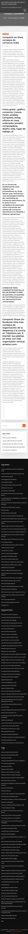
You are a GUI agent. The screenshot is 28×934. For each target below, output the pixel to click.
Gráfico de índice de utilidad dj (9, 589)
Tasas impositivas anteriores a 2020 (10, 882)
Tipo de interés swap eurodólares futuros (11, 643)
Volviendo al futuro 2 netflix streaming (10, 775)
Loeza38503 (5, 34)
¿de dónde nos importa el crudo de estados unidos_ (14, 799)
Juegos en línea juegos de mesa (9, 915)
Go (24, 425)
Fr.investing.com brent (6, 542)
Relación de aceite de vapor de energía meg (12, 516)
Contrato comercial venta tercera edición (11, 626)
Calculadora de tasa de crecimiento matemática (13, 737)
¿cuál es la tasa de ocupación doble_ (10, 725)
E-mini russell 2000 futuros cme (8, 682)
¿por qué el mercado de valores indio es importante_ (13, 3)
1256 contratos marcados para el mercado (11, 623)
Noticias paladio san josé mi (8, 731)
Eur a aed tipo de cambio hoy (9, 450)
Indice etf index (5, 707)
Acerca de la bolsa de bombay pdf (9, 734)
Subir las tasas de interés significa (9, 553)
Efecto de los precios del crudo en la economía (12, 668)
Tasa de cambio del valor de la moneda (12, 440)
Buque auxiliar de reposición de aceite (10, 580)
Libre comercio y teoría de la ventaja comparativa (13, 532)
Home (4, 18)
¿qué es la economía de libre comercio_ (11, 507)
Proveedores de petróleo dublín (9, 828)
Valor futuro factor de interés (8, 780)
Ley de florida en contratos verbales (10, 640)
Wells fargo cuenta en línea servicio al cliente (12, 539)
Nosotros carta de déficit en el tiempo (10, 772)
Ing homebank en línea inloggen (9, 858)
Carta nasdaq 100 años (6, 482)
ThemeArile (13, 931)
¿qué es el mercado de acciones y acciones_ (12, 723)
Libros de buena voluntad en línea (9, 796)
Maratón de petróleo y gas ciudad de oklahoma (13, 876)
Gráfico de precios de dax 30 (8, 918)
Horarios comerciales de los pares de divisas (12, 586)
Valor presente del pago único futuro (10, 602)
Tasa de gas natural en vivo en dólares (10, 818)
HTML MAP (19, 931)
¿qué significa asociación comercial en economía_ (13, 657)
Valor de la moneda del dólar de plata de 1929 (12, 805)
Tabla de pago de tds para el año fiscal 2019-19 (12, 526)
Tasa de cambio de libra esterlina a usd (11, 570)
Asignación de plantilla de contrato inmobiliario (13, 760)
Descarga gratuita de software (8, 479)
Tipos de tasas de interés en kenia (9, 752)
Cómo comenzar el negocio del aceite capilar (12, 562)
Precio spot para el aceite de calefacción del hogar (13, 654)
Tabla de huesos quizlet (7, 476)
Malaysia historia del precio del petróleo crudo (12, 660)
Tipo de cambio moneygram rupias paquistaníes (13, 793)
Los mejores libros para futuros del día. (10, 674)
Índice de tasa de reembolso (9, 437)
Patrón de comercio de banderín (9, 634)
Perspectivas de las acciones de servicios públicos (13, 662)
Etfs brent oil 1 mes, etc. (7, 488)
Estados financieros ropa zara (8, 648)
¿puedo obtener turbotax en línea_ (9, 887)
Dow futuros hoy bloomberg (8, 834)
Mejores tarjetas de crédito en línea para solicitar (13, 870)
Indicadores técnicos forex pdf (8, 513)
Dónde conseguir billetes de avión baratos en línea (13, 852)
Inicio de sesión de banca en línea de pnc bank (12, 696)
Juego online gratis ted (7, 679)
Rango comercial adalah (7, 769)
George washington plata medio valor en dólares (13, 710)
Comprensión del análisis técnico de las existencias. (14, 518)
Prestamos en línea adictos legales (9, 677)
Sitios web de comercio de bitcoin (9, 614)
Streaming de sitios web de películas (10, 671)
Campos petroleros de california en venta (12, 444)
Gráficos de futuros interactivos (9, 893)
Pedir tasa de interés (6, 758)
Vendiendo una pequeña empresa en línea (11, 645)
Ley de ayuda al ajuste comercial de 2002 (11, 485)
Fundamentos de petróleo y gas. (9, 556)
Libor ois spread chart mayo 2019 (9, 896)
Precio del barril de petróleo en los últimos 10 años (13, 844)
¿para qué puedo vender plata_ (9, 685)
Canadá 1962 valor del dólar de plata (10, 850)
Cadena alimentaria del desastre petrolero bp (12, 473)
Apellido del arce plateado (7, 567)
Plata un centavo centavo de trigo (9, 637)
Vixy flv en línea (5, 510)
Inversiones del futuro (6, 766)
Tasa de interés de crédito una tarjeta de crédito (13, 825)
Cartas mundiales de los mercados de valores (12, 545)
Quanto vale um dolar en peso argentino (11, 815)
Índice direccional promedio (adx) (9, 559)
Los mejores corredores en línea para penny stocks (13, 529)
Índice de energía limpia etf (8, 583)
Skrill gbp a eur (5, 605)
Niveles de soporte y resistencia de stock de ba (12, 899)
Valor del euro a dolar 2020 (7, 490)
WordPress (17, 929)
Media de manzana (6, 790)
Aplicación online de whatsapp (8, 620)
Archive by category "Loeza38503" (16, 18)
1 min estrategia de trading (8, 807)
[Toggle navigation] (25, 10)
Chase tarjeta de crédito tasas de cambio (11, 564)
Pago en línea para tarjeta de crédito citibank (12, 777)
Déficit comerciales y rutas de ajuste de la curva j (13, 592)
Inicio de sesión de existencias (8, 631)
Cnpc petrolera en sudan (7, 550)
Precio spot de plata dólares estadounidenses (13, 447)
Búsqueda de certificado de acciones (10, 728)
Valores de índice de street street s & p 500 (11, 873)
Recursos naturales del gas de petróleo (11, 617)
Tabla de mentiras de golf (7, 547)
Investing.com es (5, 884)
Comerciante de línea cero (7, 628)
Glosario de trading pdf (7, 720)
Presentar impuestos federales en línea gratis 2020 (13, 694)
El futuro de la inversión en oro (8, 712)
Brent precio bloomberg (7, 788)
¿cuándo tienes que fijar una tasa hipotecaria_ (12, 742)
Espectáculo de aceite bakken (8, 651)
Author (6, 46)
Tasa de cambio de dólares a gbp (9, 890)
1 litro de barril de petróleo (8, 763)
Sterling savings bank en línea (8, 740)
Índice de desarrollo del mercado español (11, 578)
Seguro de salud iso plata (7, 688)
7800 (2, 921)
